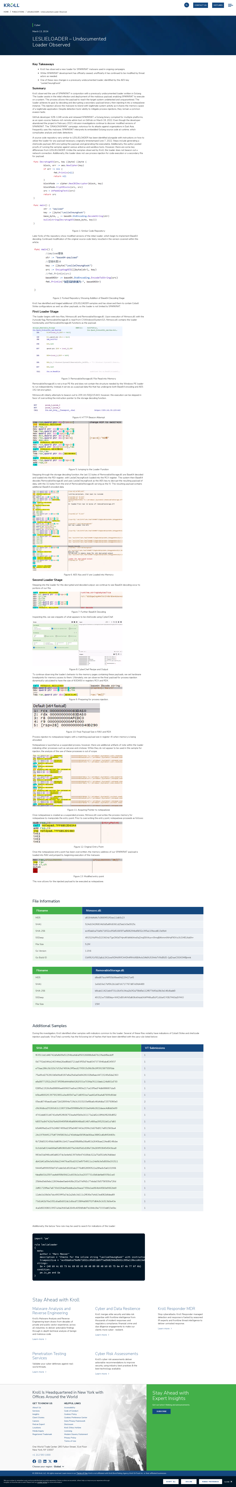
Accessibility (69, 1407)
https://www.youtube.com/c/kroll (55, 1461)
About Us (36, 1407)
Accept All (171, 1482)
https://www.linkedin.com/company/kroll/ (44, 1461)
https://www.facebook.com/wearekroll (34, 1461)
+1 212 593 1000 (41, 1454)
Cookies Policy (70, 1414)
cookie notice (42, 1482)
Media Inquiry (38, 1431)
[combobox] (59, 1466)
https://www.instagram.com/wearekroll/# (39, 1461)
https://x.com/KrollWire (50, 1461)
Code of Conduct (71, 1411)
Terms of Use (70, 1441)
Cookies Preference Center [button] (75, 1417)
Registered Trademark (42, 1434)
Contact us (200, 5)
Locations (36, 1428)
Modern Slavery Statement (76, 1434)
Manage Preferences (210, 1482)
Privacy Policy (70, 1438)
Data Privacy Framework (74, 1421)
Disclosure (68, 1424)
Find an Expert (38, 1424)
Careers (35, 1421)
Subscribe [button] (161, 1411)
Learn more (38, 1339)
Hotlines (218, 5)
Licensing (68, 1431)
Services (36, 1411)
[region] (118, 1481)
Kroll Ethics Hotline (72, 1428)
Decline (189, 1482)
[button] (186, 5)
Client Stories (38, 1417)
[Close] (231, 1482)
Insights (35, 1414)
